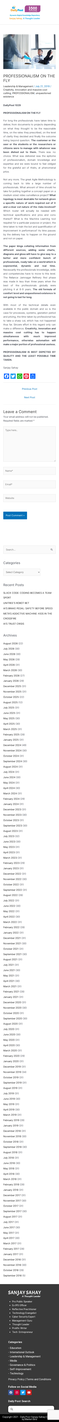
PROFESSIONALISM (23, 93)
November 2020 (12, 1007)
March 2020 (10, 1050)
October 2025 (11, 697)
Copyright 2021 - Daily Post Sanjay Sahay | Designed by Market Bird (29, 1418)
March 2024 (10, 793)
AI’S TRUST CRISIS (13, 623)
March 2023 (10, 857)
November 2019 (12, 1072)
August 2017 (10, 1216)
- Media (12, 1360)
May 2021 (8, 975)
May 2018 (8, 1168)
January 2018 (10, 1189)
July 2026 (8, 648)
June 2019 (9, 1098)
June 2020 (9, 1034)
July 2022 (8, 900)
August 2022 (10, 895)
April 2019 (8, 1109)
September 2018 (12, 1147)
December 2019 (12, 1066)
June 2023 (9, 841)
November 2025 (12, 691)
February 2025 (11, 734)
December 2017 (12, 1195)
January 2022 (11, 932)
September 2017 (12, 1211)
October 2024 (11, 755)
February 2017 (11, 1248)
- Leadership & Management (24, 1356)
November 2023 (12, 814)
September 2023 (12, 825)
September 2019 (12, 1082)
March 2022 (10, 922)
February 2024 (11, 798)
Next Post (29, 397)
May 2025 (9, 718)
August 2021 (10, 959)
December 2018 (12, 1131)
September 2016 (12, 1275)
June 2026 (9, 654)
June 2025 (9, 713)
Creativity (8, 89)
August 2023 (10, 831)
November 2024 (12, 750)
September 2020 (12, 1018)
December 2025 (12, 686)
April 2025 (9, 723)
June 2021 (9, 970)
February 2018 (11, 1184)
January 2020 (11, 1061)
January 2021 (10, 997)
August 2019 (10, 1088)
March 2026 (10, 670)
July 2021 (8, 964)
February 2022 (11, 927)
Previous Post (29, 388)
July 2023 (8, 836)
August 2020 (10, 1023)
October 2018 (11, 1141)
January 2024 (11, 804)
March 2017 (9, 1243)
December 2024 (12, 745)
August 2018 (10, 1152)
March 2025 (10, 729)
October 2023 (11, 820)
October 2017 (10, 1205)
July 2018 (8, 1157)
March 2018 (10, 1179)
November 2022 (12, 879)
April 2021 (8, 981)
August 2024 (10, 766)
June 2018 (9, 1163)
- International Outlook (21, 1352)
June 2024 (9, 777)
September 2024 (12, 761)
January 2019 (10, 1125)
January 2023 (11, 868)
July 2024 (8, 771)
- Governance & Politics (21, 1365)
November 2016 (12, 1265)
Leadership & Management (18, 86)
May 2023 (9, 847)
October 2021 (11, 948)
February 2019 (11, 1120)
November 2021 (12, 943)
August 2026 (10, 643)
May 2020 (9, 1039)
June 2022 (9, 905)
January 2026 (11, 680)
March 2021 (10, 986)
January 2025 (11, 739)
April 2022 (9, 916)
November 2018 (12, 1136)
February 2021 (11, 991)
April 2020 (9, 1045)
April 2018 (8, 1173)
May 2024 (9, 782)
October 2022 (11, 884)
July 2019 (8, 1093)
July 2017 (8, 1222)
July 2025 (8, 707)
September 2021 (12, 954)
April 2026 (9, 664)
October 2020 (11, 1013)
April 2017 (8, 1238)
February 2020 (11, 1055)
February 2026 (11, 675)
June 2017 (9, 1227)
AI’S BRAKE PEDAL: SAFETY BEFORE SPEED (28, 608)
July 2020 (8, 1029)
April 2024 (9, 788)
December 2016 (12, 1259)
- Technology (15, 1373)
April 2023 (9, 852)
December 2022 (12, 873)
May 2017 (8, 1232)
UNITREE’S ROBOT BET (16, 603)
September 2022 (12, 889)
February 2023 (11, 863)
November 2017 (12, 1200)
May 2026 (9, 659)
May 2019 (8, 1104)
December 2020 (12, 1002)
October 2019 (11, 1077)
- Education (14, 1348)
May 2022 (9, 911)
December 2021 (12, 938)
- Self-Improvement (19, 1369)
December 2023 (12, 809)
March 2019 (10, 1114)
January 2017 (10, 1254)
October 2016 (11, 1270)
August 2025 (10, 702)
